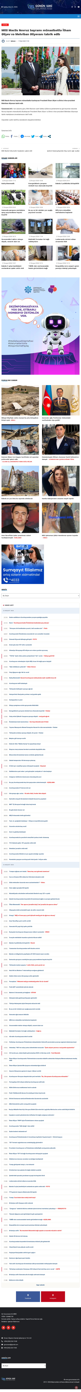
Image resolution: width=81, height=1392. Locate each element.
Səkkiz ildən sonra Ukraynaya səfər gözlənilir (24, 976)
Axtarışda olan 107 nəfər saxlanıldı (20, 645)
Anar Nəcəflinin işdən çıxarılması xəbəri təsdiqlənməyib (16, 537)
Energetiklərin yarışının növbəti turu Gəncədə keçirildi (29, 711)
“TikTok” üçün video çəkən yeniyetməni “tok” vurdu (31, 656)
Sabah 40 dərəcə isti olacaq (18, 1236)
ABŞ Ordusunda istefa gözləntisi (19, 815)
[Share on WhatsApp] (5, 136)
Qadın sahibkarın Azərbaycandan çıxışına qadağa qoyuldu (28, 617)
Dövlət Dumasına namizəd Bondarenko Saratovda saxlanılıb (28, 1098)
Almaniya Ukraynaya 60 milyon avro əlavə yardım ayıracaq (28, 650)
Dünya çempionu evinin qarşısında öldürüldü (23, 705)
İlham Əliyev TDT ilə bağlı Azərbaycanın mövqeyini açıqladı (28, 1153)
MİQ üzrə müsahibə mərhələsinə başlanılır (23, 1020)
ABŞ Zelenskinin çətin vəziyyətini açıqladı (22, 1104)
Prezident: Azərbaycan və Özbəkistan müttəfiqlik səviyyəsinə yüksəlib (32, 1148)
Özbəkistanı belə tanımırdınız (28, 722)
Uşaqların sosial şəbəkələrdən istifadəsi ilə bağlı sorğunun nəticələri (31, 1115)
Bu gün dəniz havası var (17, 810)
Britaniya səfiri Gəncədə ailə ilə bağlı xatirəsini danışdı (27, 1274)
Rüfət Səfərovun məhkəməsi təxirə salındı (22, 1087)
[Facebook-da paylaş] (13, 136)
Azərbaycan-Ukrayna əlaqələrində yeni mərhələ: (38, 1076)
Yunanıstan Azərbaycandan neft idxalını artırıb (24, 948)
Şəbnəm (13, 41)
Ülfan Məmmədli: (33, 904)
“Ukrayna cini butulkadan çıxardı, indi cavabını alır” (28, 628)
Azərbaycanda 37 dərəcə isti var (20, 788)
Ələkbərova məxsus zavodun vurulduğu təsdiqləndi (26, 1159)
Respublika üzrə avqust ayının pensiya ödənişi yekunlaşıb (28, 1225)
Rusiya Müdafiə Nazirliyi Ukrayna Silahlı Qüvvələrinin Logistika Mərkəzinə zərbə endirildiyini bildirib (42, 1109)
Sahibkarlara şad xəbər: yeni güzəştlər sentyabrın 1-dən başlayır (30, 771)
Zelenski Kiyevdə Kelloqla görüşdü (23, 639)
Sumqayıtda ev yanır (16, 700)
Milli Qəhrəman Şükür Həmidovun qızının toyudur (60, 537)
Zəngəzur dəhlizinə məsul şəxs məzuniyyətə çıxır (25, 777)
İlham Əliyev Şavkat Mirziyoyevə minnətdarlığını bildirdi (27, 1065)
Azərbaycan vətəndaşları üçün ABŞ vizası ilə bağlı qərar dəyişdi (30, 661)
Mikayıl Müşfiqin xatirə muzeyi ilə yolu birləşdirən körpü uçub (19, 419)
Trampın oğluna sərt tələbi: (29, 871)
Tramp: (22, 1197)
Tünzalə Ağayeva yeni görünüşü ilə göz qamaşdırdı (26, 1214)
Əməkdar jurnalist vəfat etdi (18, 848)
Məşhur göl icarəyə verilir (17, 738)
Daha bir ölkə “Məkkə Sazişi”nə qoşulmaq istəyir (25, 744)
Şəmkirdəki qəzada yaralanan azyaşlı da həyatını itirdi (27, 1175)
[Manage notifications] (76, 1387)
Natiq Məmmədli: (8, 183)
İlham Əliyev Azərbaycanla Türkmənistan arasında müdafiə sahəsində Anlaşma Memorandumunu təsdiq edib (43, 1059)
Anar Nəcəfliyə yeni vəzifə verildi (20, 921)
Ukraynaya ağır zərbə (27, 793)
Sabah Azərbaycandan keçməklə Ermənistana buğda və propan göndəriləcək (34, 899)
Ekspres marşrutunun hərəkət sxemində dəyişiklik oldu (27, 749)
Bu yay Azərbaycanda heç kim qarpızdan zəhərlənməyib (32, 782)
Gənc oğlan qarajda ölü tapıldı (19, 888)
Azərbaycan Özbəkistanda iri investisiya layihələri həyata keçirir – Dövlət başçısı (35, 1137)
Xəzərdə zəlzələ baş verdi (17, 826)
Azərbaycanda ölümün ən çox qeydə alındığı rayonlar (26, 854)
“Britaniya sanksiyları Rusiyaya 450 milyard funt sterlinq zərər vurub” (34, 1269)
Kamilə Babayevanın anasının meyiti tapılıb (58, 498)
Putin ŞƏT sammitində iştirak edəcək (21, 987)
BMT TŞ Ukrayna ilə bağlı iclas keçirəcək (22, 804)
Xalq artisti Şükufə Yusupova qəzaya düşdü (29, 716)
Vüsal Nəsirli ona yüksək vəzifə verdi (21, 1247)
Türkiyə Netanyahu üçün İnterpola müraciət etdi (24, 1003)
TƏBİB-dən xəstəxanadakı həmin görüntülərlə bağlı (30, 1219)
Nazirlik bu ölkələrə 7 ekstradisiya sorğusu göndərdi (26, 970)
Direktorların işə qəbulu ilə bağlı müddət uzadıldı (25, 1170)
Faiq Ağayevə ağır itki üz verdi (19, 672)
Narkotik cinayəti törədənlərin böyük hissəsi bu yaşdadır (27, 799)
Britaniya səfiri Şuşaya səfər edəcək (21, 1203)
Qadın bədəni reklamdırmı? (18, 1131)
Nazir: (29, 623)
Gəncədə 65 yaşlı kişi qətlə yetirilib (20, 926)
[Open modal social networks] (49, 136)
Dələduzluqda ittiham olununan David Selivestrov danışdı (60, 458)
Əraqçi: (32, 915)
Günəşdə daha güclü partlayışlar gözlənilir (23, 998)
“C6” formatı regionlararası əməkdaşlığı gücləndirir (26, 1142)
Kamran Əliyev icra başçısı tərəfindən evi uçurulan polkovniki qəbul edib (20, 459)
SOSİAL (5, 25)
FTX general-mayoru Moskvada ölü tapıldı (23, 1192)
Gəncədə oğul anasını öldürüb (19, 1014)
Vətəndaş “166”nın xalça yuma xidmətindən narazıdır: (42, 1047)
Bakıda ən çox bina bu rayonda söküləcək (17, 498)
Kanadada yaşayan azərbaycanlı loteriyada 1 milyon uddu (28, 859)
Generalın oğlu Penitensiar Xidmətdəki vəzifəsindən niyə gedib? (56, 419)
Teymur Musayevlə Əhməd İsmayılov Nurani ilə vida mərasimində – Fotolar (33, 727)
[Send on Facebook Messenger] (25, 136)
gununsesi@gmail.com (11, 1344)
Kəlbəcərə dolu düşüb (16, 1280)
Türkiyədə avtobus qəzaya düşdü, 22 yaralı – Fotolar (26, 733)
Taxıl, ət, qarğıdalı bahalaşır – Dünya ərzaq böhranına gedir (28, 821)
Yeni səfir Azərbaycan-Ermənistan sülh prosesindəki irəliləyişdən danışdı (33, 1263)
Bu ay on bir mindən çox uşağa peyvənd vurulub (24, 1009)
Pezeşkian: (29, 981)
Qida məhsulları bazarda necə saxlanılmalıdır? (27, 882)
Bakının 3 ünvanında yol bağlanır (22, 992)
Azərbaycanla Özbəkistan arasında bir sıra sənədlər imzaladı (29, 634)
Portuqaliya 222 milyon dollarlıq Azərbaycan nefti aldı (27, 1082)
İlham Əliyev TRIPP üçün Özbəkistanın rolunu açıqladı (26, 1120)
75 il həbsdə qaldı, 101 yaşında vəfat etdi (22, 843)
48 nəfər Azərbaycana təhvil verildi (20, 1036)
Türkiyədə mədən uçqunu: (27, 965)
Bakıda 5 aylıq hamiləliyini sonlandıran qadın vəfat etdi (29, 1186)
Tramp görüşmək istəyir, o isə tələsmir (21, 1164)
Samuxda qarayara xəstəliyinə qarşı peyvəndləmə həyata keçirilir (13, 212)
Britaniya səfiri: (35, 1230)
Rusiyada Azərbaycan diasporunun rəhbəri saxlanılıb (29, 932)
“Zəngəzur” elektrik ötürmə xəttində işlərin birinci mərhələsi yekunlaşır (37, 1208)
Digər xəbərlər (40, 1285)
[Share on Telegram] (43, 136)
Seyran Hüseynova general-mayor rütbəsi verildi (25, 1071)
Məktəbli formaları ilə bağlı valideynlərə (25, 1031)
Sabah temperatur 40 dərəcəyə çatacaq (22, 760)
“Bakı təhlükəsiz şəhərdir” (22, 667)
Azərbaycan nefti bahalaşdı (18, 683)
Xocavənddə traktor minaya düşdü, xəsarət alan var (26, 1025)
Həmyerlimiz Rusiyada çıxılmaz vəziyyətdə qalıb (25, 694)
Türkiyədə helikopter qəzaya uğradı (21, 689)
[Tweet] (34, 136)
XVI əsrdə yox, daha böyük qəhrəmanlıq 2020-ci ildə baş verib (34, 1053)
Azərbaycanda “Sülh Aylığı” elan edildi (21, 1126)
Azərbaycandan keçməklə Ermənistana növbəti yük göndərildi (29, 1241)
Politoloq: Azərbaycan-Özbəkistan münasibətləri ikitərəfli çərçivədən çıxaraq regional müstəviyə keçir (43, 1042)
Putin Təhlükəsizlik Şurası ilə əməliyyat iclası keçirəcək (27, 1093)
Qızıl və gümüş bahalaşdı (17, 832)
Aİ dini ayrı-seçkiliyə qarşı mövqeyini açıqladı (27, 766)
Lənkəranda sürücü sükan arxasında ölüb (22, 1181)
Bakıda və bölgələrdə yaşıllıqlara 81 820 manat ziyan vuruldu (29, 954)
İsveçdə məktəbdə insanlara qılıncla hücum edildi (25, 937)
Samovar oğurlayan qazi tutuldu (19, 1258)
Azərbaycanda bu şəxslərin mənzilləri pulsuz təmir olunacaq (29, 837)
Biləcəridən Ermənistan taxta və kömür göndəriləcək (26, 755)
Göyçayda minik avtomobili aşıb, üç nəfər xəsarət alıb (26, 910)
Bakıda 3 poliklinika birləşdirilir (67, 183)
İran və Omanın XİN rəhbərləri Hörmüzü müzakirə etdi (26, 877)
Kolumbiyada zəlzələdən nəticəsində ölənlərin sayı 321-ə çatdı (29, 893)
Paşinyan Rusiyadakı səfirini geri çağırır (22, 1252)
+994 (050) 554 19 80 (10, 1341)
